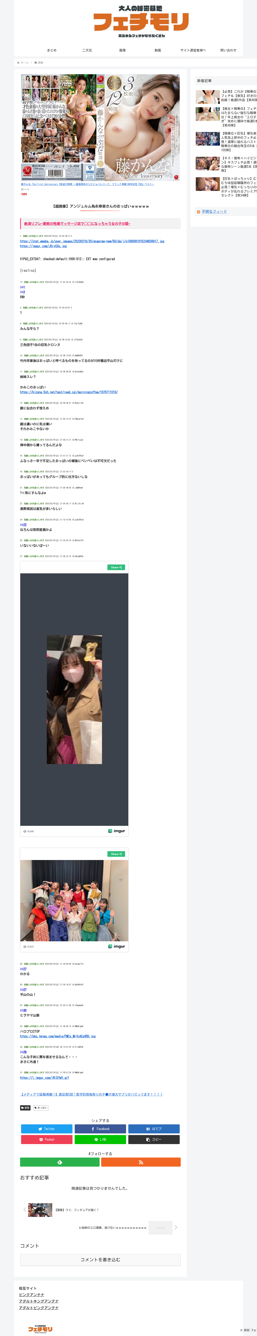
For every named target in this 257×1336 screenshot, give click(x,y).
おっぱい (42, 1107)
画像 (26, 1107)
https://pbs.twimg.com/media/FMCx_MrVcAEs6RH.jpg (58, 1036)
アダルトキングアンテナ (39, 1301)
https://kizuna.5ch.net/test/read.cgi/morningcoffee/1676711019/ (69, 392)
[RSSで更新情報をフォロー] (141, 1162)
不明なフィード (214, 211)
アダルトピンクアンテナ (39, 1308)
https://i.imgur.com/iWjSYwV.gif (44, 1077)
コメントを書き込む (100, 1260)
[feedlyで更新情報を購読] (60, 1162)
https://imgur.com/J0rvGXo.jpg (43, 246)
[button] (154, 1139)
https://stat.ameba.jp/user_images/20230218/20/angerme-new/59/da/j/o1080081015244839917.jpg (92, 241)
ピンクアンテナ (31, 1295)
